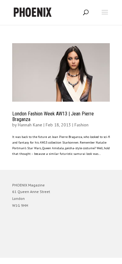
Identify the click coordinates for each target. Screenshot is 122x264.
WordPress (91, 250)
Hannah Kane (30, 125)
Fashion (81, 125)
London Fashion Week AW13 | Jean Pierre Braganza (53, 116)
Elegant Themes (52, 250)
